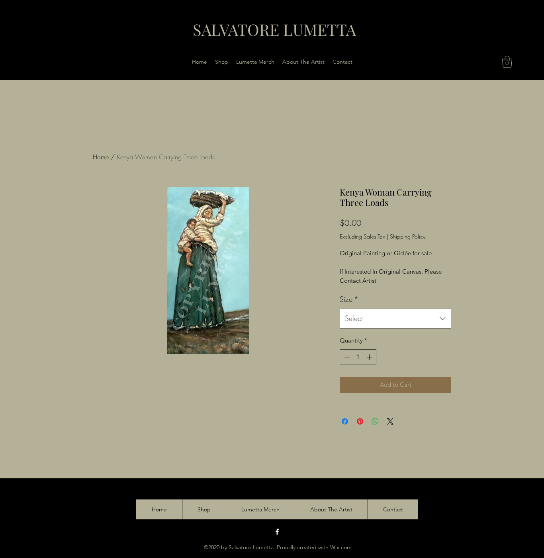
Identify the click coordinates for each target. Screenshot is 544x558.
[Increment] (370, 357)
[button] (507, 62)
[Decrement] (346, 357)
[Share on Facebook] (345, 421)
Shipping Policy (407, 236)
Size (349, 299)
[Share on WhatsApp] (375, 421)
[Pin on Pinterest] (360, 421)
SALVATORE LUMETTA (274, 29)
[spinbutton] (358, 357)
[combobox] (395, 319)
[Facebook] (277, 532)
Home (101, 157)
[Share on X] (390, 421)
